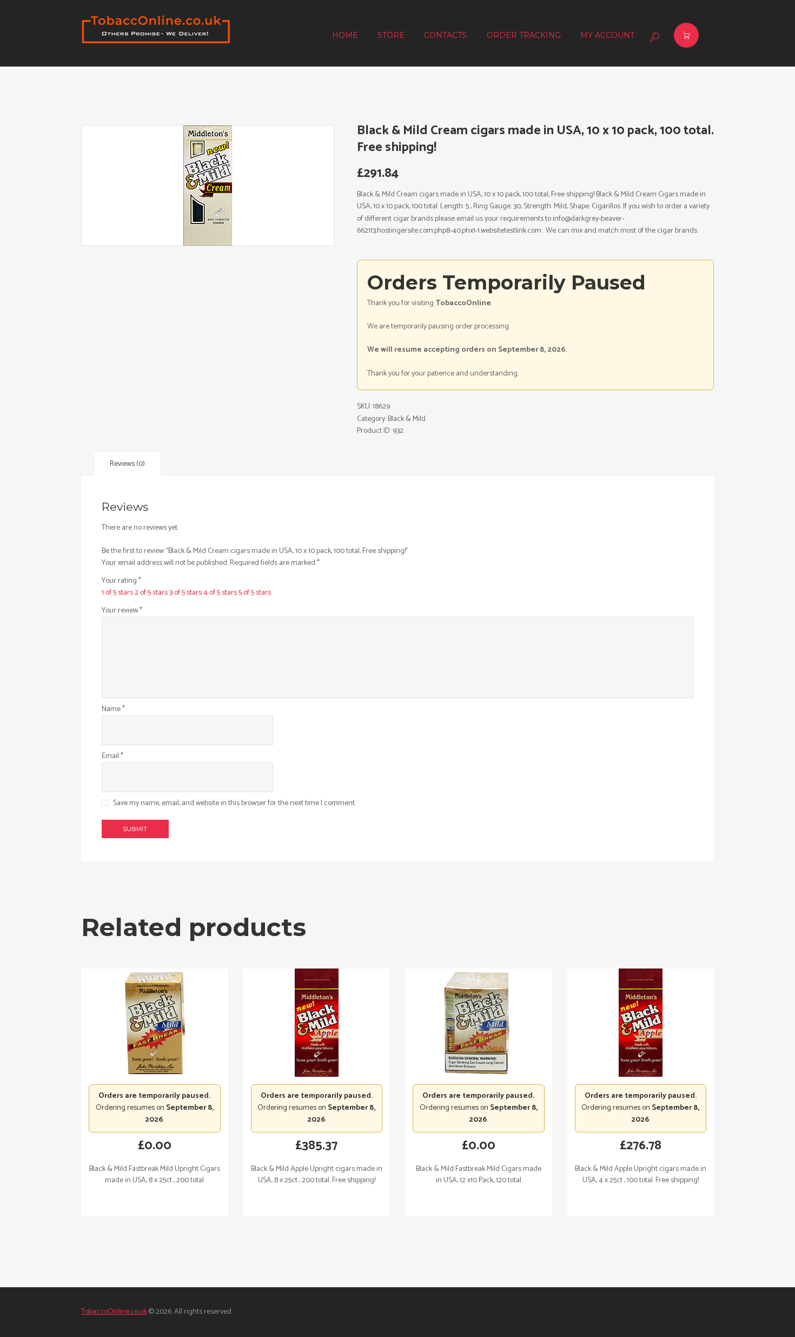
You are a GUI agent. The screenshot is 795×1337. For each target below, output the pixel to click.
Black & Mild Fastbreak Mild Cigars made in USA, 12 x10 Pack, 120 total (478, 1175)
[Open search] (653, 37)
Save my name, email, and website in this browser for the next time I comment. (234, 803)
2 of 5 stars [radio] (151, 593)
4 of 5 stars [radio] (220, 593)
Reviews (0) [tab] (127, 464)
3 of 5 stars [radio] (185, 593)
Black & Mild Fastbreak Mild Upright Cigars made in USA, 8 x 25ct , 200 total (154, 1175)
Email (112, 756)
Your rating (121, 581)
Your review (122, 611)
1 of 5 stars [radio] (117, 593)
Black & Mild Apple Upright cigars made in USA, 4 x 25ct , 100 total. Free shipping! (640, 1175)
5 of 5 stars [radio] (255, 593)
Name (113, 709)
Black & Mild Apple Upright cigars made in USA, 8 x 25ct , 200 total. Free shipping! (316, 1175)
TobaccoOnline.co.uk (114, 1312)
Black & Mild (407, 419)
